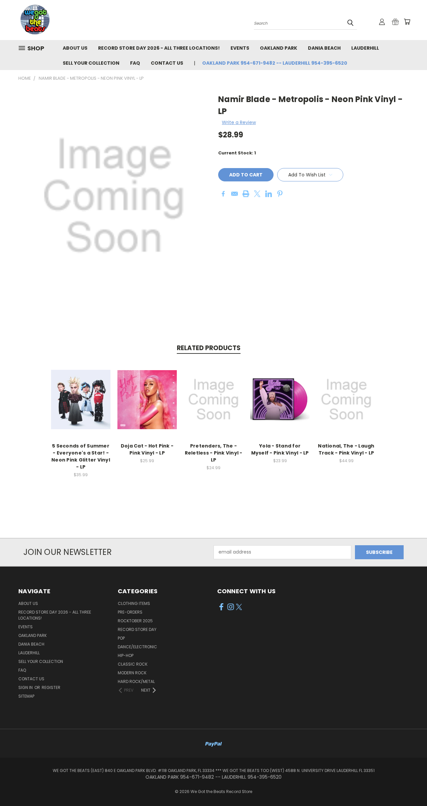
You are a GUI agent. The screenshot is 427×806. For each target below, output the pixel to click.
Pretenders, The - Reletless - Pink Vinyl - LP (214, 453)
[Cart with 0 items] (407, 21)
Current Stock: (237, 153)
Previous (409, 785)
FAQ (135, 63)
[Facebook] (223, 193)
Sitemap (26, 696)
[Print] (246, 193)
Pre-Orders (130, 612)
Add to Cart (80, 405)
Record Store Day (137, 629)
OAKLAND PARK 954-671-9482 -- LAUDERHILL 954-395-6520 (274, 63)
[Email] (234, 193)
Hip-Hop (125, 655)
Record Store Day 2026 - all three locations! (159, 48)
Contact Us (167, 63)
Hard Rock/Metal (136, 681)
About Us (75, 48)
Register (51, 687)
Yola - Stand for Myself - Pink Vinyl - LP (280, 449)
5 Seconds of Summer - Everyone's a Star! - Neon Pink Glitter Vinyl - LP (80, 456)
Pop (121, 638)
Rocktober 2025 (135, 621)
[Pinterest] (280, 193)
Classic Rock (132, 664)
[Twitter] (257, 193)
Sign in (26, 687)
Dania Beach (324, 48)
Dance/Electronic (137, 647)
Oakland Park (278, 48)
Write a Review (239, 122)
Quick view (80, 392)
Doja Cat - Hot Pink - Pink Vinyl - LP (147, 449)
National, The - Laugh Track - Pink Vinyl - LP (346, 449)
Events (240, 48)
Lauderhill (365, 48)
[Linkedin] (268, 193)
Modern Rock (132, 673)
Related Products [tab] (209, 347)
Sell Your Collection (91, 63)
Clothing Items (134, 603)
